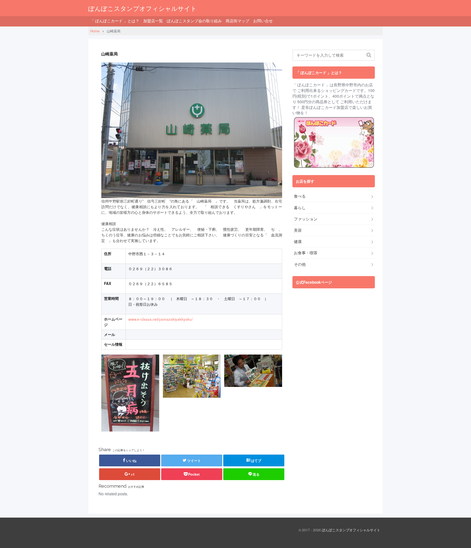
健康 (298, 241)
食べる (300, 196)
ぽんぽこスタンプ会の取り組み (194, 21)
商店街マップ (237, 21)
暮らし (300, 207)
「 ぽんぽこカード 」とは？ (114, 21)
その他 (300, 264)
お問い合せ (263, 21)
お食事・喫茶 (305, 252)
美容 (298, 230)
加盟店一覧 (153, 21)
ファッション (305, 219)
